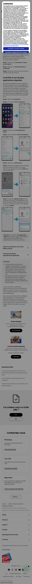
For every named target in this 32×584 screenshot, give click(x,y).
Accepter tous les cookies (16, 48)
